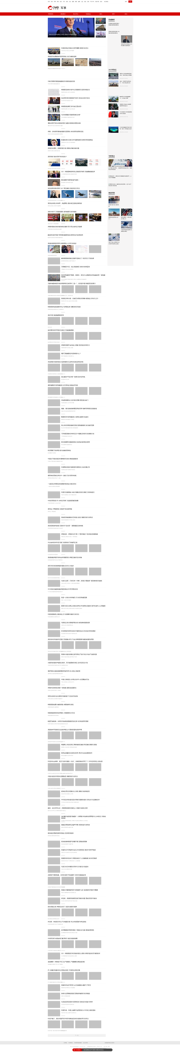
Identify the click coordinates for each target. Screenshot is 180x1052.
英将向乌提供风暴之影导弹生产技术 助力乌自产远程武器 (79, 654)
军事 (55, 1)
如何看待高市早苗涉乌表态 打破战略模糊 (61, 330)
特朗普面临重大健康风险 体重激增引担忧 (61, 704)
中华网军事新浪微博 (78, 1042)
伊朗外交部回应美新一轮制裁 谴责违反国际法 (62, 688)
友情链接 (100, 1048)
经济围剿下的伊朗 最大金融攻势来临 (59, 450)
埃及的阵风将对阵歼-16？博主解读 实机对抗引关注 (64, 188)
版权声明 (92, 1048)
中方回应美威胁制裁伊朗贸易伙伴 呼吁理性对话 (63, 589)
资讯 (52, 1)
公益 (82, 1)
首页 (49, 1)
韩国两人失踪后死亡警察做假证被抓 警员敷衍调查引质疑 (79, 744)
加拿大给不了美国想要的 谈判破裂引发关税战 (62, 211)
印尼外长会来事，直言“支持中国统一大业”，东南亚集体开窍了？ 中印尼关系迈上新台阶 (75, 761)
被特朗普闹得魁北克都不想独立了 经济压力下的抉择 (77, 258)
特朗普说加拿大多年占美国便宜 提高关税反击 (75, 89)
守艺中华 (92, 1)
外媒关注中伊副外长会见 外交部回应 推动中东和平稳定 (78, 850)
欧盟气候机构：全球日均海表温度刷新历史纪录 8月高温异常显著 (68, 721)
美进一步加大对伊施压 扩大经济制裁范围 (74, 597)
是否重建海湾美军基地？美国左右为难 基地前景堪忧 (77, 930)
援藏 (73, 1)
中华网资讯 (70, 1042)
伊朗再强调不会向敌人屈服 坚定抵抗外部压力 (75, 345)
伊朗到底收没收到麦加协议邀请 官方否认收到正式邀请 (65, 226)
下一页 (76, 1035)
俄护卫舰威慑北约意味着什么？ (71, 353)
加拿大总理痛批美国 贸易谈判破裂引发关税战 (75, 993)
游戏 (67, 1)
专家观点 (88, 14)
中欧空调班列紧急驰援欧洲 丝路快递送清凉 (61, 81)
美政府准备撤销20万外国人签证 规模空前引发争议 (77, 517)
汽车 (64, 1)
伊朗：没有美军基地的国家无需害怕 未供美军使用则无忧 (65, 131)
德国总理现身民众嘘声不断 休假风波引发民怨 (75, 825)
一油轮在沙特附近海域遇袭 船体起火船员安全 (62, 484)
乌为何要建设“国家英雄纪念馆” (71, 115)
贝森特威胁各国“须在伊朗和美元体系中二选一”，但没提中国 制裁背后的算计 (72, 283)
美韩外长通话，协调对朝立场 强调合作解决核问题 (63, 148)
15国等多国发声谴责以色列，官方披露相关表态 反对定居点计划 (68, 662)
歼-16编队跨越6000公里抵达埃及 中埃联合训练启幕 (64, 970)
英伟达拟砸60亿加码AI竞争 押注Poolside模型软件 (76, 753)
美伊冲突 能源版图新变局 (56, 315)
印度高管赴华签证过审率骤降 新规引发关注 (74, 48)
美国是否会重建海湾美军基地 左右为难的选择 (62, 56)
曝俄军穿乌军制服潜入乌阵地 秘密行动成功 (74, 417)
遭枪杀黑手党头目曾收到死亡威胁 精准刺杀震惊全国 (64, 123)
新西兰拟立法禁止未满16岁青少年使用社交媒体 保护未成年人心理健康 (83, 606)
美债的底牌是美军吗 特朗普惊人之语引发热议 (62, 243)
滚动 (126, 14)
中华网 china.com (54, 8)
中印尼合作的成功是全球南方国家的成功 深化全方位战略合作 (80, 799)
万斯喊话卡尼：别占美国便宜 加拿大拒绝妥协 (75, 267)
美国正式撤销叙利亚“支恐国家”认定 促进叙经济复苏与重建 (79, 890)
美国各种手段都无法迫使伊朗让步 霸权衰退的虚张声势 (65, 729)
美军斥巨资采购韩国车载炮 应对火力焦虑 (61, 566)
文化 (70, 1)
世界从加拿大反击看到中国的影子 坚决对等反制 (63, 696)
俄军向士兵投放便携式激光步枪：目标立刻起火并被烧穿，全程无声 (126, 74)
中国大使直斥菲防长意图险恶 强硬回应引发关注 (63, 776)
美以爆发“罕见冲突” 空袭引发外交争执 (73, 377)
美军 (113, 14)
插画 (76, 1)
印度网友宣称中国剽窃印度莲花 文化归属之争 (75, 467)
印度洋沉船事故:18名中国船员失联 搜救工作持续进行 (78, 492)
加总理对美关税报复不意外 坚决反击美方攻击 (75, 98)
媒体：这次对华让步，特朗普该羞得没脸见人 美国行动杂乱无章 (68, 808)
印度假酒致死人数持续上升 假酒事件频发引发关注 (63, 614)
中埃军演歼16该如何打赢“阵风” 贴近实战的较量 (62, 938)
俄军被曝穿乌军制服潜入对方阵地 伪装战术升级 (63, 385)
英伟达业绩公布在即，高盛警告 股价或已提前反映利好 (65, 203)
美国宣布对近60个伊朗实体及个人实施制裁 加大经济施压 (79, 858)
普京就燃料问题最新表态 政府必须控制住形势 (75, 442)
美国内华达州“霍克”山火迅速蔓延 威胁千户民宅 (76, 985)
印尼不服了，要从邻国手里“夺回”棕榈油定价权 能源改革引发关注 (68, 1018)
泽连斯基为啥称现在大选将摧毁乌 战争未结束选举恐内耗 (65, 362)
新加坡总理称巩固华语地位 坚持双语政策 (61, 833)
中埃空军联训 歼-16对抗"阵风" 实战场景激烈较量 (63, 500)
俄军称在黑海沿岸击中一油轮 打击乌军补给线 (62, 475)
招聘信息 (88, 1048)
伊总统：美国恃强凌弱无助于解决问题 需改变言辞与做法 (79, 898)
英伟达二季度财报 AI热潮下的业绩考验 (60, 509)
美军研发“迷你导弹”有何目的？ (57, 156)
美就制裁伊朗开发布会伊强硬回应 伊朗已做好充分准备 (65, 557)
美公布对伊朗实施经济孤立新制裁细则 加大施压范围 (77, 425)
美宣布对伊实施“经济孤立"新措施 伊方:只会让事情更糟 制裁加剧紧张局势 (71, 639)
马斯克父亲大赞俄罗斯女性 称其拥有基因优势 (75, 622)
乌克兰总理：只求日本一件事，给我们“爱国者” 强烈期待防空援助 (81, 581)
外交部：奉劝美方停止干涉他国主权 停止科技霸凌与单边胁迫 (67, 921)
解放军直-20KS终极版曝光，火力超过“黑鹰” (125, 97)
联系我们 (84, 1048)
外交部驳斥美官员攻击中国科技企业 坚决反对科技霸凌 (78, 631)
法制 (88, 1)
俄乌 (101, 14)
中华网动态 (104, 1048)
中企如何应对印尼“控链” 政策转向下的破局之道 (62, 542)
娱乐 (61, 1)
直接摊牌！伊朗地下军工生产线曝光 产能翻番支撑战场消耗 (66, 962)
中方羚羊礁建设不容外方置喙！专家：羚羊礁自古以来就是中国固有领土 (126, 128)
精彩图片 (63, 14)
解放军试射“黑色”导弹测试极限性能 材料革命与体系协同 (65, 235)
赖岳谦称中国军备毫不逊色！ (70, 180)
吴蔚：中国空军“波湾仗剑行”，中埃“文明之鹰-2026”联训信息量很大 (125, 82)
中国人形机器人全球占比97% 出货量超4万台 (75, 679)
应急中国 (97, 1)
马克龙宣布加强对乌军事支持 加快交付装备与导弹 (77, 1002)
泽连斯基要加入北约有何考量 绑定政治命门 (74, 400)
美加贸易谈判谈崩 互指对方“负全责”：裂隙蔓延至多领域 (65, 525)
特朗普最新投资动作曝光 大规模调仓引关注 (61, 713)
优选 (85, 1)
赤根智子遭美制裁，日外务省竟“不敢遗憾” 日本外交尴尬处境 (67, 875)
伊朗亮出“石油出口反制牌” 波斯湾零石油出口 (125, 105)
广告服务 (80, 1048)
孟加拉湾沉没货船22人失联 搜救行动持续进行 (75, 791)
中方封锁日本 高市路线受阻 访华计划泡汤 (126, 112)
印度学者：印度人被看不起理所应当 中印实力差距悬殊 (78, 1010)
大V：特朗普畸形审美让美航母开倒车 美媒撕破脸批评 (78, 171)
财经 (58, 1)
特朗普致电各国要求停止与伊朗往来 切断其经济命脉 (64, 307)
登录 (130, 1)
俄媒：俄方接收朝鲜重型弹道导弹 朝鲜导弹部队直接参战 (79, 408)
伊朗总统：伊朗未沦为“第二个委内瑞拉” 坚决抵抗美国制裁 (79, 534)
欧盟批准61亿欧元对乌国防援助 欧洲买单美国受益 (77, 140)
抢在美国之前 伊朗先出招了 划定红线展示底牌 (62, 906)
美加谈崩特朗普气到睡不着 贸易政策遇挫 (74, 841)
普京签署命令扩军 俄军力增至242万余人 (94, 1049)
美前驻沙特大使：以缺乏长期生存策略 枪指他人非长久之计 (79, 298)
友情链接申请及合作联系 (110, 1042)
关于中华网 (75, 1048)
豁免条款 (96, 1048)
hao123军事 (85, 1042)
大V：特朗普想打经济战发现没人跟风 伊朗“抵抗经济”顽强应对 (80, 953)
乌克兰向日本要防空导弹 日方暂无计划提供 (74, 866)
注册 (126, 1)
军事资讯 (50, 14)
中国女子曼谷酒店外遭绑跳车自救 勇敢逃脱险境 (63, 459)
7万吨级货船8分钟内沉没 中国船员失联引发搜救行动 (77, 433)
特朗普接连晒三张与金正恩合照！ (71, 106)
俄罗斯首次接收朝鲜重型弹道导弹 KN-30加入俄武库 (64, 671)
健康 (79, 1)
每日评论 (75, 14)
